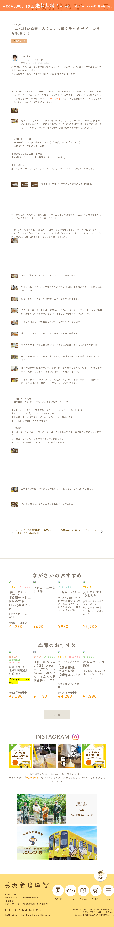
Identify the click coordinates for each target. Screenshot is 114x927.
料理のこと (21, 41)
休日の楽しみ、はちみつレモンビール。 (79, 530)
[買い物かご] (96, 890)
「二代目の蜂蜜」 (54, 98)
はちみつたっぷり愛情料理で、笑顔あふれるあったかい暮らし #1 (34, 531)
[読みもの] (83, 890)
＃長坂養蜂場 (32, 777)
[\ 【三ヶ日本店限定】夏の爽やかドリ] (44, 756)
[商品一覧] (58, 890)
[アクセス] (70, 890)
